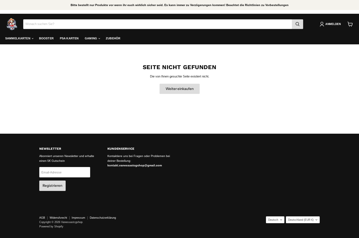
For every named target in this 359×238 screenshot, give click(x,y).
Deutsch (273, 219)
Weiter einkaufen (180, 89)
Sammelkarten (18, 38)
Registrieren (52, 185)
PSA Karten (69, 38)
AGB (42, 217)
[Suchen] (297, 24)
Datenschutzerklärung (103, 217)
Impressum (78, 217)
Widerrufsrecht (58, 217)
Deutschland (301, 219)
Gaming (91, 38)
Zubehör (113, 38)
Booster (46, 38)
